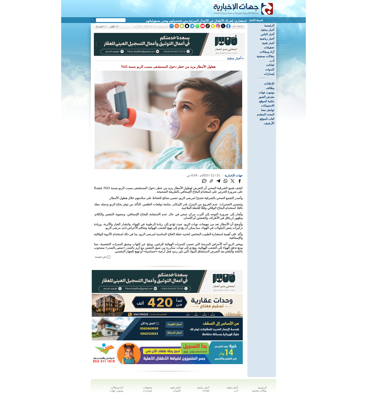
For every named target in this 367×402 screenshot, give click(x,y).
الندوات (269, 69)
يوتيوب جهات (266, 92)
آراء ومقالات (267, 51)
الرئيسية (269, 25)
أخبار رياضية (267, 38)
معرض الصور (266, 96)
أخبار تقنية (268, 43)
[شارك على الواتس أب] (225, 183)
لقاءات (270, 65)
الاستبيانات (267, 105)
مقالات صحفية (265, 56)
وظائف (270, 88)
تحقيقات (269, 47)
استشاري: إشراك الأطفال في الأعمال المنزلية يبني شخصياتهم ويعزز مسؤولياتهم (196, 20)
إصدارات (269, 73)
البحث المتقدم (265, 114)
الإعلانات (269, 83)
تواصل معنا (267, 110)
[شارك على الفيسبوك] (239, 183)
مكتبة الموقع (266, 101)
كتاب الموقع (267, 118)
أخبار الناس (267, 34)
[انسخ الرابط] (211, 183)
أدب (272, 60)
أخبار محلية (267, 29)
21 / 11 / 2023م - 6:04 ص (203, 175)
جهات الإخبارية (234, 175)
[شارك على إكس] (232, 183)
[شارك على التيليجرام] (218, 183)
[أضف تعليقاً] (204, 183)
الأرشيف (269, 123)
